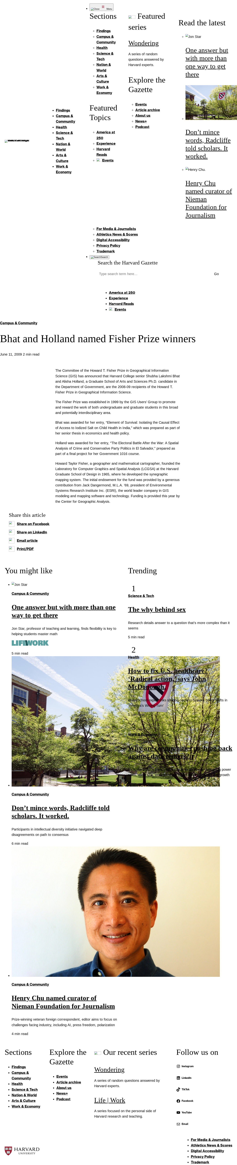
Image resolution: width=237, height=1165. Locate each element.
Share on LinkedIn (32, 532)
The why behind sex (157, 609)
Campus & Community (18, 323)
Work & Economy (142, 734)
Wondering (143, 43)
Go (216, 274)
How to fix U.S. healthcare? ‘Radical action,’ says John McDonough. (168, 679)
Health (133, 657)
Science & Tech (141, 596)
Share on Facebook (33, 524)
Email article (27, 541)
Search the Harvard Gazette (128, 263)
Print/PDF (25, 549)
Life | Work (109, 1100)
